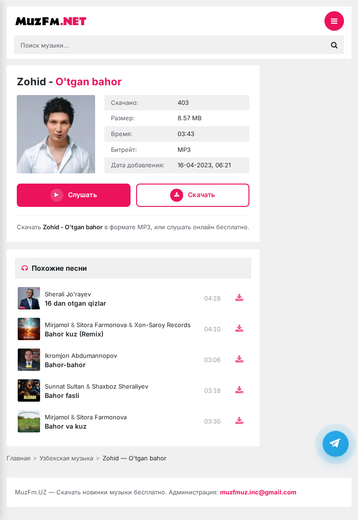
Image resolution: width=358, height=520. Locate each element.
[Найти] (334, 44)
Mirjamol (57, 324)
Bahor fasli (62, 395)
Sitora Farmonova (101, 324)
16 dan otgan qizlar (75, 303)
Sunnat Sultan (64, 386)
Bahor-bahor (65, 365)
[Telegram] (336, 444)
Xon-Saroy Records (162, 324)
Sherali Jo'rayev (68, 294)
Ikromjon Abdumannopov (81, 355)
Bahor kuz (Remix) (74, 334)
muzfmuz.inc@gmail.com (258, 492)
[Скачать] (239, 298)
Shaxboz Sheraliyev (120, 386)
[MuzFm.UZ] (60, 21)
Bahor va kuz (66, 426)
